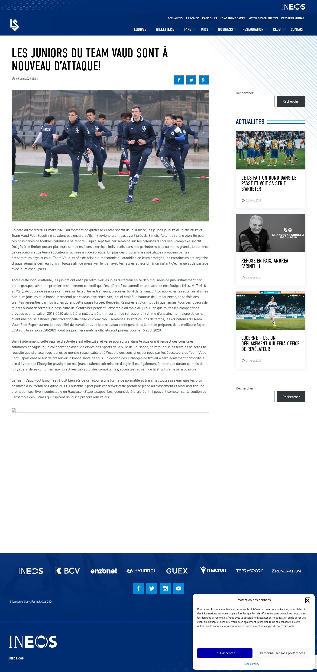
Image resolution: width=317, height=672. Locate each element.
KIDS (204, 29)
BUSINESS (225, 29)
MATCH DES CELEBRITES (263, 18)
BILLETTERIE (165, 29)
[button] (307, 600)
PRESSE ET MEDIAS (292, 18)
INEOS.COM (16, 658)
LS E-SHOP (192, 18)
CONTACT (297, 29)
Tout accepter (225, 653)
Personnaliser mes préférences (282, 653)
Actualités (175, 18)
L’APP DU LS (209, 18)
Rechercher (244, 93)
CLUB (277, 29)
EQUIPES (140, 29)
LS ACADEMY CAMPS (232, 18)
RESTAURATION (253, 29)
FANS (187, 29)
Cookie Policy (251, 664)
